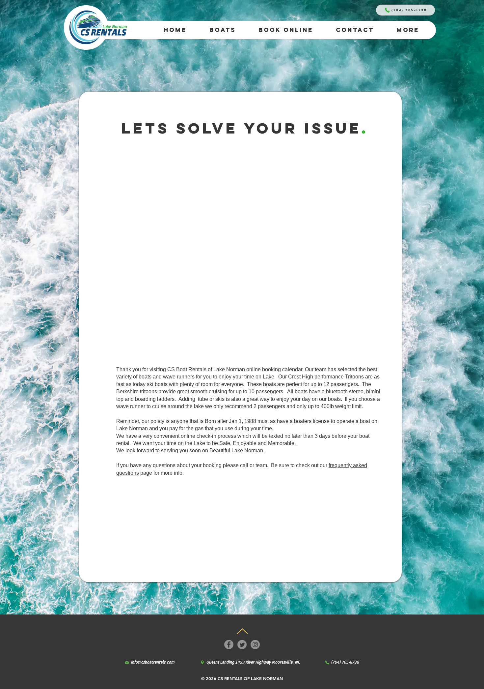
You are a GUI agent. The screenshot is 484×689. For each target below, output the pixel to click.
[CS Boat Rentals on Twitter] (242, 644)
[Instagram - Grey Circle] (255, 644)
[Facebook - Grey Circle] (228, 644)
